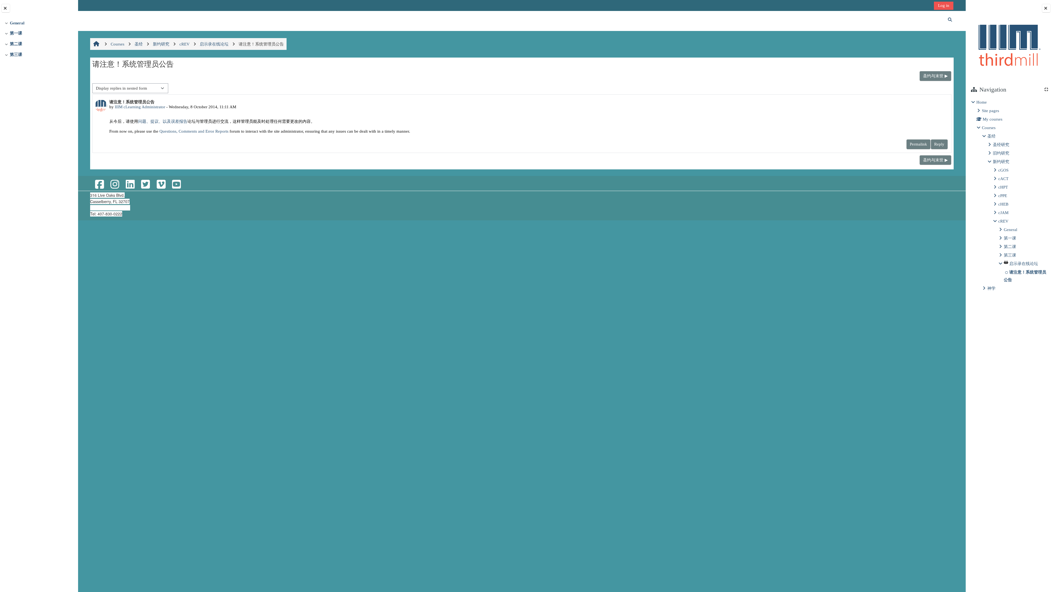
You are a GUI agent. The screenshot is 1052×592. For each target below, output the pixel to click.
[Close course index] (5, 8)
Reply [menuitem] (939, 144)
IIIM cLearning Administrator (140, 106)
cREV (1003, 221)
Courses (989, 127)
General (17, 23)
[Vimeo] (160, 184)
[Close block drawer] (1046, 8)
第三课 (16, 54)
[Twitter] (145, 184)
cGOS (1003, 170)
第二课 (16, 43)
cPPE (1002, 195)
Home (981, 102)
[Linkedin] (130, 184)
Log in (943, 5)
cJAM (1003, 212)
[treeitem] (39, 23)
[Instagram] (114, 184)
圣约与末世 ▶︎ (935, 75)
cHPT (1003, 187)
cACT (1003, 178)
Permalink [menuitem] (918, 144)
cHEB (1003, 204)
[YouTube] (176, 184)
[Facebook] (99, 184)
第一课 (16, 33)
